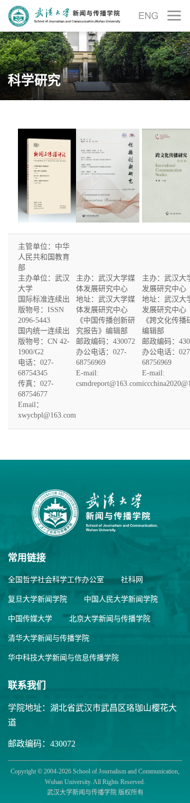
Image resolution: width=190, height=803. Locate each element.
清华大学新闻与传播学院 (48, 638)
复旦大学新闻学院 (37, 599)
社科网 (132, 580)
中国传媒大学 (30, 619)
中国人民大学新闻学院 (121, 599)
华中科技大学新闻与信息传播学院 (63, 658)
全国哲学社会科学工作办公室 (56, 580)
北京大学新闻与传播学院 (109, 619)
